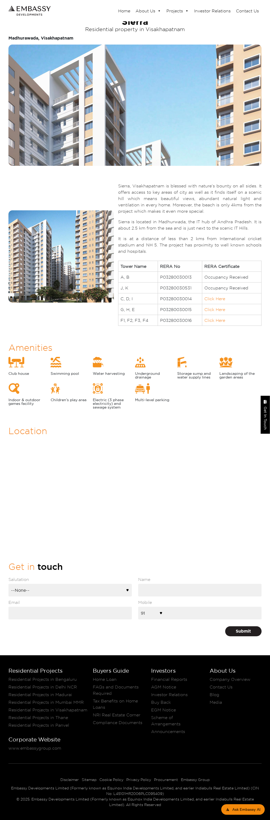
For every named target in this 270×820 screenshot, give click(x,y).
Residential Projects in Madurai (40, 694)
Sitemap (89, 779)
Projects (174, 10)
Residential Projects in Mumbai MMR (46, 702)
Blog (214, 694)
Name (144, 579)
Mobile (145, 602)
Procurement (166, 779)
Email (14, 602)
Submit (243, 631)
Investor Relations (212, 10)
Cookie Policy (111, 779)
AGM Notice (163, 687)
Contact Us (247, 10)
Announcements (168, 731)
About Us (145, 10)
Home (124, 10)
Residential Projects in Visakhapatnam (47, 709)
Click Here (214, 298)
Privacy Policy (138, 779)
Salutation (18, 579)
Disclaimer (69, 779)
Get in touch (265, 418)
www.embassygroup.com (34, 748)
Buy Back (161, 702)
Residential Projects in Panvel (38, 725)
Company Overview (230, 679)
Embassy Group (195, 779)
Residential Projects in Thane (38, 717)
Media (216, 702)
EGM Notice (163, 709)
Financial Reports (169, 679)
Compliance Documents (117, 722)
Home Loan (105, 679)
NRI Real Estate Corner (116, 714)
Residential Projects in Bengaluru (42, 679)
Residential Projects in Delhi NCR (42, 687)
